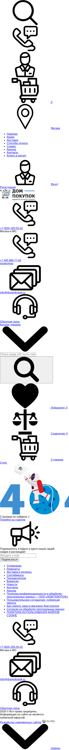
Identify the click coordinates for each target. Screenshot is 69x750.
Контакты (12, 152)
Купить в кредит (16, 155)
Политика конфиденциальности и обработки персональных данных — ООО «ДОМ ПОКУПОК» (37, 595)
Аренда (11, 149)
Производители (16, 578)
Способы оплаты (17, 143)
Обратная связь (10, 321)
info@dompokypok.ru (12, 292)
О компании (14, 565)
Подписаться (9, 559)
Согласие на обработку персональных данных (35, 609)
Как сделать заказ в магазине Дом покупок (33, 606)
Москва (55, 128)
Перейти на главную (12, 519)
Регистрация (8, 187)
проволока (6, 263)
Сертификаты (15, 575)
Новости (12, 584)
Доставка (12, 140)
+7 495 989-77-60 (10, 260)
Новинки (12, 134)
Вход (54, 184)
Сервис (11, 146)
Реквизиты (13, 569)
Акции (10, 137)
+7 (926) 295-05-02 (11, 228)
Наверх (55, 748)
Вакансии (13, 581)
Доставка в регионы (19, 572)
